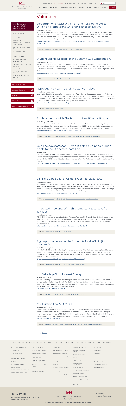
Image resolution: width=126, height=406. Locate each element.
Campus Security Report (79, 354)
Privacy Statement (77, 384)
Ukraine (59, 49)
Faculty (81, 7)
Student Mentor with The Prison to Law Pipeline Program (74, 118)
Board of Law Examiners (20, 106)
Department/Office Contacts (80, 376)
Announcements (49, 49)
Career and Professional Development (22, 43)
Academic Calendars (79, 364)
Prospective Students (32, 342)
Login (111, 7)
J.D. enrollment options (18, 358)
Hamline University (87, 402)
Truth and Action (57, 372)
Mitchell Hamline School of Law (59, 402)
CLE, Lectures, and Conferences (81, 370)
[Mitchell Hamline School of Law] (21, 5)
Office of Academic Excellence (60, 359)
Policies (14, 95)
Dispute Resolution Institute (39, 353)
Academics (53, 7)
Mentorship (72, 136)
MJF (64, 199)
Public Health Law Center (38, 369)
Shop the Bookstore (99, 367)
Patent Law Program (38, 362)
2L (59, 199)
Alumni (89, 7)
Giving (104, 7)
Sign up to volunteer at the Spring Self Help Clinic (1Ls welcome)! (71, 243)
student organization (72, 199)
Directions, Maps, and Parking (80, 379)
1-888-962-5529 (15, 399)
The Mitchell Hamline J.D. (18, 347)
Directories (76, 382)
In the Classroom (15, 350)
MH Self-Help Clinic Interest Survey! (59, 274)
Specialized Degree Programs (20, 370)
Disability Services (19, 59)
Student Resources (18, 84)
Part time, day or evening (17, 364)
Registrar (16, 68)
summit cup (64, 79)
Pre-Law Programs (57, 361)
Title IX (75, 357)
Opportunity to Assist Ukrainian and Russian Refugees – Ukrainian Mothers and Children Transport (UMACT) (72, 25)
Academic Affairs (19, 33)
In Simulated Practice (16, 353)
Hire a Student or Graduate (100, 364)
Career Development (70, 3)
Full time (13, 361)
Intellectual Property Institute (39, 360)
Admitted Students (47, 3)
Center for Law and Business (39, 350)
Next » (44, 333)
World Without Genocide (75, 49)
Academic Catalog (77, 363)
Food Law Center (37, 357)
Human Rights (61, 169)
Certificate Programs (38, 371)
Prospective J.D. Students (68, 7)
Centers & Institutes (37, 347)
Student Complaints (78, 360)
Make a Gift (97, 353)
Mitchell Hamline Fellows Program (61, 356)
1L (57, 199)
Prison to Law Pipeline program (85, 136)
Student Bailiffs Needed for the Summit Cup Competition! (74, 58)
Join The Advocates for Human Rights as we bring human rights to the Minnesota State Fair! (74, 147)
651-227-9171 (24, 399)
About (45, 7)
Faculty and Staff (107, 342)
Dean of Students (19, 56)
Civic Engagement (78, 367)
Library (96, 7)
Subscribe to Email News (100, 356)
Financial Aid (17, 62)
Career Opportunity (63, 136)
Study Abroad (15, 375)
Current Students (59, 3)
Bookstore (17, 40)
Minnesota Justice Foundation (60, 353)
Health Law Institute (37, 356)
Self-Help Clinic (56, 364)
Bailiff (59, 79)
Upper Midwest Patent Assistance (61, 374)
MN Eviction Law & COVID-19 (55, 304)
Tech (96, 3)
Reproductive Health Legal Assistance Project (66, 88)
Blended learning (15, 367)
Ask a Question (97, 350)
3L (61, 199)
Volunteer (65, 49)
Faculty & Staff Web (82, 3)
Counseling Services (20, 51)
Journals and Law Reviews (19, 372)
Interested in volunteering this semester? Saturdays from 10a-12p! (73, 210)
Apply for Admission (99, 361)
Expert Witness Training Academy (61, 350)
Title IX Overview (17, 101)
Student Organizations (85, 199)
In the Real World (15, 356)
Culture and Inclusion (21, 54)
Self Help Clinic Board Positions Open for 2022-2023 (69, 178)
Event (78, 324)
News (90, 3)
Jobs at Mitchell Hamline (100, 359)
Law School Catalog (18, 90)
